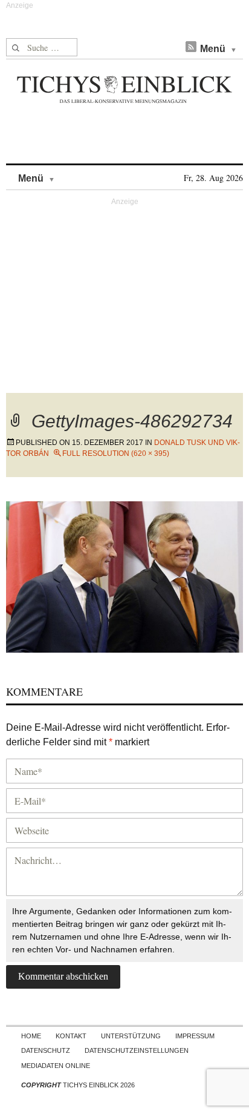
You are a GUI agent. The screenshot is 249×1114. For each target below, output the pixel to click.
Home (31, 1036)
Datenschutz (45, 1050)
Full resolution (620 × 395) (115, 453)
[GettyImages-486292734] (124, 575)
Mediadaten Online (55, 1065)
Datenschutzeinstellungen (137, 1050)
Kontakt (71, 1036)
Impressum (195, 1036)
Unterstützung (131, 1036)
